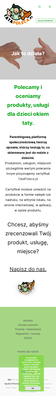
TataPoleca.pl (28, 179)
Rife (10, 379)
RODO (28, 338)
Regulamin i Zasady (28, 333)
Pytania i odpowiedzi (28, 329)
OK (32, 388)
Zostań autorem (28, 324)
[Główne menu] (50, 7)
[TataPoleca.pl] (18, 13)
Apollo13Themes (13, 383)
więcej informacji (31, 385)
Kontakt (28, 320)
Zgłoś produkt (45, 21)
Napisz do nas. (28, 269)
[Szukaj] (39, 7)
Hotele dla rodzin (28, 351)
